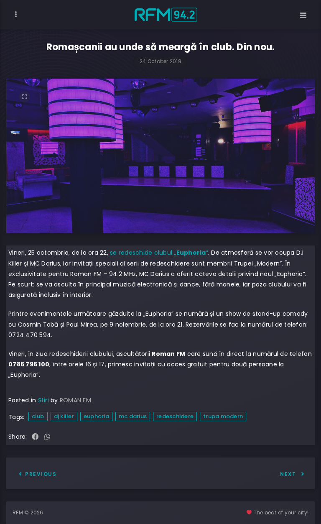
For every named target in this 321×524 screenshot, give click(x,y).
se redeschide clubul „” (159, 252)
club (38, 416)
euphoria (96, 416)
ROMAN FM (75, 400)
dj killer (64, 416)
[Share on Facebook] (35, 437)
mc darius (133, 416)
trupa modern (223, 416)
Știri (43, 400)
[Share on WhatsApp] (47, 437)
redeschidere (175, 416)
